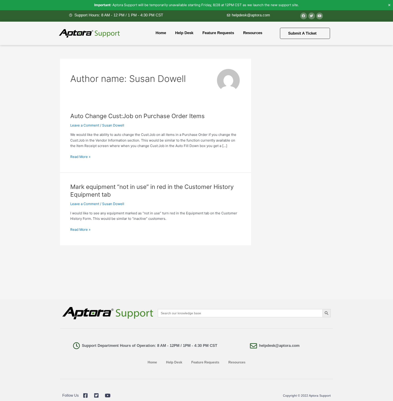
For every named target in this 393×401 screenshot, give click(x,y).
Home (161, 33)
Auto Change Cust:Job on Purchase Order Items (137, 115)
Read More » (80, 156)
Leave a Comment (84, 125)
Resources (252, 33)
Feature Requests (218, 33)
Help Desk (184, 33)
